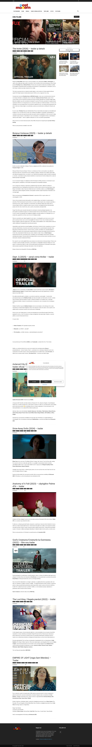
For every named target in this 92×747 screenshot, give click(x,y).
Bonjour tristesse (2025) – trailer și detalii (32, 133)
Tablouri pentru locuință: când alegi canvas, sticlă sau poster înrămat (63, 74)
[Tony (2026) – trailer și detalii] (71, 31)
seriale (29, 259)
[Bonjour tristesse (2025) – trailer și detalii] (34, 163)
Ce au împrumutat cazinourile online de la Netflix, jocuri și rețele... (74, 62)
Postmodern (16, 11)
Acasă (14, 14)
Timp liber (46, 11)
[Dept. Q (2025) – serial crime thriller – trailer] (34, 286)
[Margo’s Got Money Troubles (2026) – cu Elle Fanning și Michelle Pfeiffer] (71, 44)
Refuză (46, 381)
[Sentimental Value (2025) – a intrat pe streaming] (54, 31)
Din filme (14, 135)
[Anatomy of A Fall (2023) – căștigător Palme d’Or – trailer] (34, 516)
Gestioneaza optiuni (58, 381)
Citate (52, 11)
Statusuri (57, 11)
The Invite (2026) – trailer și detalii (29, 48)
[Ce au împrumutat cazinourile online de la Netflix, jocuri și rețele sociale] (74, 59)
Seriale (27, 11)
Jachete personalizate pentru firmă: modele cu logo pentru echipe (63, 62)
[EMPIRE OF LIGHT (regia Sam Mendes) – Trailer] (34, 690)
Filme (22, 11)
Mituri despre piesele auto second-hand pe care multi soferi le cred (74, 74)
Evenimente (18, 662)
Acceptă (34, 381)
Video (17, 14)
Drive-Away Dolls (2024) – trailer (28, 428)
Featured (18, 135)
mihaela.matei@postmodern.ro (45, 739)
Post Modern (15, 52)
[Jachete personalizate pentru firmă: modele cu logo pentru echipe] (64, 59)
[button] (77, 11)
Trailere (29, 135)
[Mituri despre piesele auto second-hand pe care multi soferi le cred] (74, 71)
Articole (14, 369)
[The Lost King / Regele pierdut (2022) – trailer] (34, 629)
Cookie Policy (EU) (76, 745)
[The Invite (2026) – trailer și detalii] (34, 78)
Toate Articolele (69, 745)
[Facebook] (78, 1)
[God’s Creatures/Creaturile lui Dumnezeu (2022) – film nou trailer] (34, 572)
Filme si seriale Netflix (36, 11)
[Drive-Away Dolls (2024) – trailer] (34, 458)
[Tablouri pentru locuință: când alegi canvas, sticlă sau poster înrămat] (64, 71)
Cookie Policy (44, 384)
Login (13, 0)
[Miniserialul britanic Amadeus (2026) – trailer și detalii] (54, 44)
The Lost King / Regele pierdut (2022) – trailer (34, 599)
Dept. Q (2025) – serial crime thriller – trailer (33, 257)
